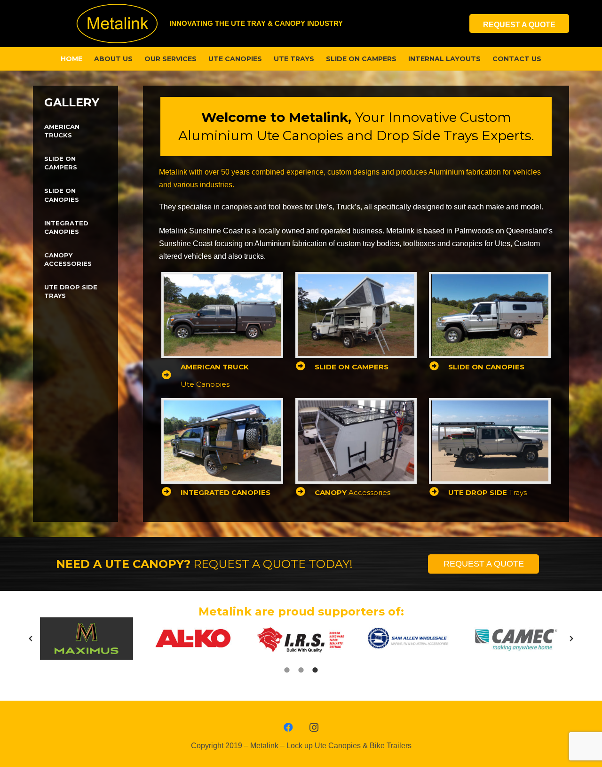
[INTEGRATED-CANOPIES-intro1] (222, 441)
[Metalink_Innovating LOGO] (117, 23)
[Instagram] (313, 727)
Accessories (352, 492)
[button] (30, 638)
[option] (86, 638)
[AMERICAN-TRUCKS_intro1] (222, 315)
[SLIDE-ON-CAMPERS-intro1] (356, 315)
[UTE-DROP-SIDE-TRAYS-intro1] (490, 441)
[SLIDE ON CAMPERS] (305, 366)
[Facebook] (288, 727)
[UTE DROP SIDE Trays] (438, 492)
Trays (487, 492)
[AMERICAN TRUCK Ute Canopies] (171, 375)
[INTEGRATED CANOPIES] (171, 492)
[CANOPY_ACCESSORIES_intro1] (356, 441)
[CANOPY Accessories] (305, 492)
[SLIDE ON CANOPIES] (438, 366)
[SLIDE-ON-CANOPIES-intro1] (490, 315)
